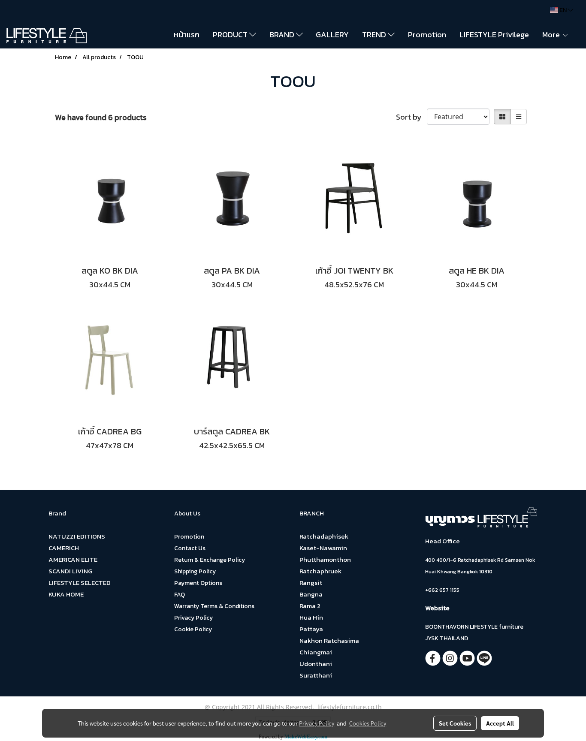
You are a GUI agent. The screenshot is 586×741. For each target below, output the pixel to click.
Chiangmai (315, 652)
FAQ (179, 594)
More (552, 34)
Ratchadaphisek (323, 536)
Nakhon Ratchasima (329, 640)
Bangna (311, 594)
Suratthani (315, 675)
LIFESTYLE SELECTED (79, 582)
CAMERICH (63, 548)
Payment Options (198, 582)
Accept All (500, 723)
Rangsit (310, 582)
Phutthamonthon (325, 559)
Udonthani (315, 664)
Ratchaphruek (320, 571)
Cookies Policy (367, 723)
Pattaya (311, 629)
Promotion (427, 34)
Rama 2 (309, 606)
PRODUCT (231, 34)
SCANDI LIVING (70, 571)
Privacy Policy (193, 617)
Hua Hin (311, 617)
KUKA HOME (66, 594)
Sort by (411, 117)
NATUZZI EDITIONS (76, 536)
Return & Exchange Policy (209, 559)
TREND (375, 34)
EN (563, 10)
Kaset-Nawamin (323, 548)
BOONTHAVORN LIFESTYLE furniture (474, 626)
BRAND (282, 34)
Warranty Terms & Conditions (214, 606)
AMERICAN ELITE (72, 559)
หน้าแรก (186, 34)
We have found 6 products (101, 117)
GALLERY (332, 34)
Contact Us (189, 548)
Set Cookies (455, 723)
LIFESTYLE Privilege (494, 34)
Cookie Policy (193, 629)
